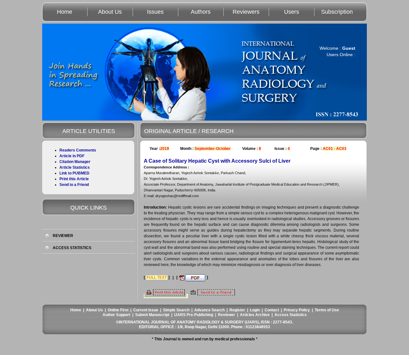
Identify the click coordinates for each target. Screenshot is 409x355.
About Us (110, 12)
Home (64, 12)
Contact (272, 310)
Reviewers (246, 12)
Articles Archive (255, 315)
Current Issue (145, 310)
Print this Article (74, 179)
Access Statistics (290, 315)
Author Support (116, 315)
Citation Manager (74, 161)
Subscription (337, 12)
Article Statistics (74, 167)
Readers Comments (77, 150)
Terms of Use (327, 310)
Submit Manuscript (152, 315)
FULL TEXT (157, 277)
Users (291, 12)
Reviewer (226, 315)
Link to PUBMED (74, 173)
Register (237, 310)
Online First (118, 310)
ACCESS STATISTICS (72, 248)
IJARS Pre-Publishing (193, 315)
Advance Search (209, 310)
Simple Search (176, 310)
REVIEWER (63, 235)
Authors (201, 12)
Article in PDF (71, 156)
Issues (155, 12)
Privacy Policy (297, 310)
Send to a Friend (74, 184)
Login (255, 310)
